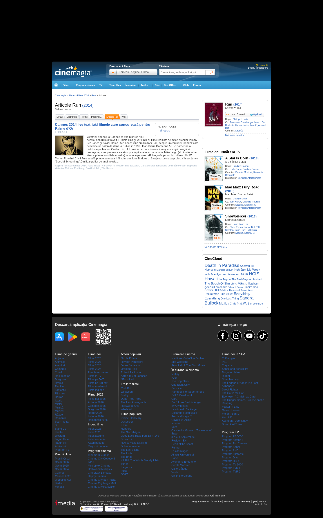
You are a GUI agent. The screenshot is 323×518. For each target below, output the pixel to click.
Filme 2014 (83, 95)
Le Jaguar (225, 279)
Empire (248, 287)
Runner (175, 447)
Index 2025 (94, 432)
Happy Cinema (97, 476)
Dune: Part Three (131, 398)
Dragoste (230, 175)
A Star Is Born (236, 158)
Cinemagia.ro (73, 71)
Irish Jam (240, 269)
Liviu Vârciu (238, 283)
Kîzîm (124, 425)
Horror (59, 397)
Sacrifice (176, 388)
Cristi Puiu (81, 158)
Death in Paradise (222, 265)
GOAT (124, 474)
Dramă (239, 130)
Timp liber (115, 85)
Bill (217, 290)
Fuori (174, 377)
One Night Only (180, 384)
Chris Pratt (236, 303)
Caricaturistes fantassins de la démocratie (163, 165)
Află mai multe (217, 495)
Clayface (227, 365)
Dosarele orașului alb (184, 412)
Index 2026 (94, 428)
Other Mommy (230, 379)
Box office (229, 501)
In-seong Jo (256, 303)
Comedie (60, 368)
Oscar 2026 (62, 462)
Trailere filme (130, 384)
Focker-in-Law (230, 406)
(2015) (229, 191)
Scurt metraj (62, 421)
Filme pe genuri (66, 354)
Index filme (95, 424)
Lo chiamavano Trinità (235, 274)
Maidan (69, 168)
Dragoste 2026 (97, 409)
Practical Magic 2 (181, 416)
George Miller (240, 198)
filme (154, 140)
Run (76, 105)
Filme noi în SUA (233, 354)
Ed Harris (252, 230)
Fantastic (60, 390)
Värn (174, 427)
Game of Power (231, 410)
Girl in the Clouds (181, 475)
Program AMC (230, 450)
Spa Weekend (179, 361)
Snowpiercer (235, 216)
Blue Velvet (226, 293)
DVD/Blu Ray (243, 501)
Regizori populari (98, 446)
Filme (71, 95)
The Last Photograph (133, 402)
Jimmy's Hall (149, 143)
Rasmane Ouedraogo (241, 122)
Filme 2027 (94, 361)
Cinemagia (60, 95)
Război (59, 414)
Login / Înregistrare (258, 67)
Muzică (59, 407)
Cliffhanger (228, 358)
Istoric (58, 400)
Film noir (60, 393)
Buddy (125, 395)
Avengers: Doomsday (235, 420)
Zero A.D (227, 417)
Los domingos (179, 451)
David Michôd (93, 168)
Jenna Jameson (130, 365)
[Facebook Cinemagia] (223, 335)
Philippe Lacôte (241, 119)
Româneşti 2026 (98, 419)
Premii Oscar (62, 458)
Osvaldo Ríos (129, 368)
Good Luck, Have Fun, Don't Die (140, 435)
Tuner (124, 463)
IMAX (91, 462)
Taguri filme (62, 439)
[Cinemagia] (56, 85)
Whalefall (126, 409)
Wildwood (127, 391)
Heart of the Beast (182, 444)
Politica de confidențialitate (125, 504)
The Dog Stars (180, 381)
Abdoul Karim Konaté (246, 125)
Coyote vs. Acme (181, 419)
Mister (58, 404)
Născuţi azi (127, 379)
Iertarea (176, 423)
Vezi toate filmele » (216, 247)
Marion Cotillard (111, 149)
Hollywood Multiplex (100, 469)
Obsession (127, 421)
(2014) (88, 105)
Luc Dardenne (180, 146)
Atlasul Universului (182, 454)
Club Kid (126, 388)
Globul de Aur (63, 479)
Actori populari (96, 442)
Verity (174, 472)
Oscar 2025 (62, 465)
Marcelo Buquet (224, 269)
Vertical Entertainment (249, 178)
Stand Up (60, 428)
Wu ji (246, 303)
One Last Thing (230, 298)
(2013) (252, 216)
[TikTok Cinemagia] (262, 335)
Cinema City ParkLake (101, 486)
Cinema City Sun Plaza (102, 479)
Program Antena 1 (232, 439)
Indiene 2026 (96, 416)
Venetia (59, 486)
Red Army (79, 168)
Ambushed (255, 279)
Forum (197, 85)
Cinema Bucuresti (98, 455)
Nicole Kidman (129, 358)
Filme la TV (94, 376)
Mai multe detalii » (234, 135)
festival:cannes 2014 (75, 165)
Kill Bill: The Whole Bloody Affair (140, 460)
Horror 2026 (95, 412)
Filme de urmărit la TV (223, 152)
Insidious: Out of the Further (187, 358)
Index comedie (96, 439)
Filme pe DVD (96, 379)
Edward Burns (235, 287)
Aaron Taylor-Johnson (134, 376)
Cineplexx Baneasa (99, 472)
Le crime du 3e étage (184, 409)
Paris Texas (94, 165)
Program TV (62, 449)
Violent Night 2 (231, 413)
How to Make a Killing (134, 442)
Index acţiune (96, 435)
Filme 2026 (94, 365)
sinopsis (165, 130)
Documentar (62, 376)
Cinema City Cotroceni (101, 458)
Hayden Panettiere (132, 361)
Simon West (246, 290)
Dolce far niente (130, 446)
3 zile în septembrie (183, 437)
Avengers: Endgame (183, 461)
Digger (226, 376)
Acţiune (239, 204)
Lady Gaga (235, 169)
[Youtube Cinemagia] (249, 335)
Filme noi (94, 354)
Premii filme (63, 454)
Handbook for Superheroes (187, 391)
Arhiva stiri (61, 446)
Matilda (224, 303)
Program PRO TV (232, 436)
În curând (130, 85)
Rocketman (212, 293)
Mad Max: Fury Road (242, 187)
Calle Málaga (179, 468)
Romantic (258, 172)
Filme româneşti (97, 386)
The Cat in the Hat (232, 393)
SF (255, 204)
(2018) (254, 158)
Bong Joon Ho (240, 224)
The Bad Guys (240, 279)
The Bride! (127, 456)
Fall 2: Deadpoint (181, 395)
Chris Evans (236, 227)
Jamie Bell (249, 227)
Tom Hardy (235, 201)
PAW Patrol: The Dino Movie (188, 365)
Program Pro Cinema (234, 443)
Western (60, 435)
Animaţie (60, 361)
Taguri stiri (61, 442)
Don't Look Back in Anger (186, 402)
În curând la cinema (185, 370)
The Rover (107, 168)
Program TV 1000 (232, 464)
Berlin (58, 483)
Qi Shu (225, 283)
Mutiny (175, 374)
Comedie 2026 (97, 405)
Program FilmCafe (233, 454)
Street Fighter (230, 389)
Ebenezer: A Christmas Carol (239, 396)
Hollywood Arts (130, 405)
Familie (59, 386)
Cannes (59, 472)
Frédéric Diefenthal (230, 290)
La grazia (126, 467)
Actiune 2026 (96, 402)
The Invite (126, 453)
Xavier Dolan (110, 143)
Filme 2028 (94, 358)
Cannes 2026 (63, 476)
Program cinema (85, 85)
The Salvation (132, 165)
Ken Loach (126, 143)
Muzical (248, 172)
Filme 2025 (94, 368)
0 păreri (257, 114)
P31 (224, 361)
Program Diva (230, 457)
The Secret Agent (131, 432)
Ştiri (157, 85)
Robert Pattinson (131, 372)
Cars (174, 398)
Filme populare (131, 414)
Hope (174, 458)
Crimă (58, 372)
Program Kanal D (232, 447)
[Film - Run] (214, 125)
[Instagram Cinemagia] (236, 335)
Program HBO (230, 461)
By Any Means (179, 405)
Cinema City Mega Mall (102, 483)
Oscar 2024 (62, 469)
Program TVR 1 (231, 468)
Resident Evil (179, 440)
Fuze (124, 470)
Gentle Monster (180, 465)
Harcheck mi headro (112, 165)
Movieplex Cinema (99, 465)
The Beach (212, 283)
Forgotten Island (231, 372)
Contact (105, 504)
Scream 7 (126, 439)
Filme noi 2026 (97, 398)
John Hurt (240, 230)
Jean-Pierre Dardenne (155, 146)
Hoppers (126, 428)
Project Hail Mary (131, 418)
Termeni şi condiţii (89, 504)
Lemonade (220, 287)
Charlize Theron (251, 201)
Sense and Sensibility (235, 368)
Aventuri (248, 204)
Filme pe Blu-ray (97, 383)
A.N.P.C (145, 504)
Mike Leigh (170, 152)
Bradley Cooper (241, 166)
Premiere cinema (98, 372)
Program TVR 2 (231, 471)
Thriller (59, 432)
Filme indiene (96, 390)
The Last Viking (130, 449)
